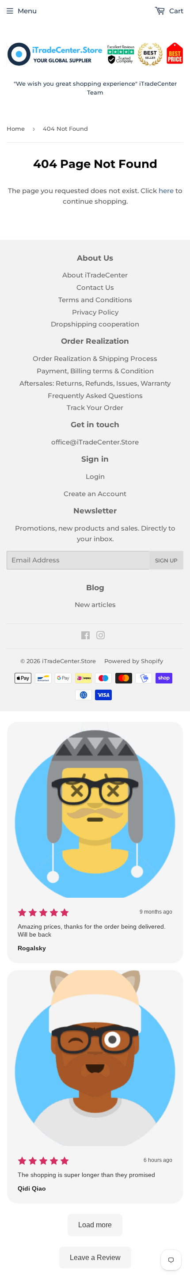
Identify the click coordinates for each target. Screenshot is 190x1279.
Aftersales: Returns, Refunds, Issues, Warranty (95, 383)
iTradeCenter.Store (69, 660)
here (166, 190)
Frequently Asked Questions (95, 395)
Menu (27, 11)
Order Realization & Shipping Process (95, 358)
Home (16, 128)
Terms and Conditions (95, 300)
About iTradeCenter (95, 275)
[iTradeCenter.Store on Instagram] (100, 636)
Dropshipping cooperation (95, 324)
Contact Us (95, 287)
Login (95, 476)
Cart (175, 11)
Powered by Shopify (133, 660)
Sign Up (166, 560)
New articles (95, 604)
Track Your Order (95, 407)
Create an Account (95, 494)
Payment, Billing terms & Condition (95, 371)
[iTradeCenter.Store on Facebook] (85, 636)
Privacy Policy (95, 312)
